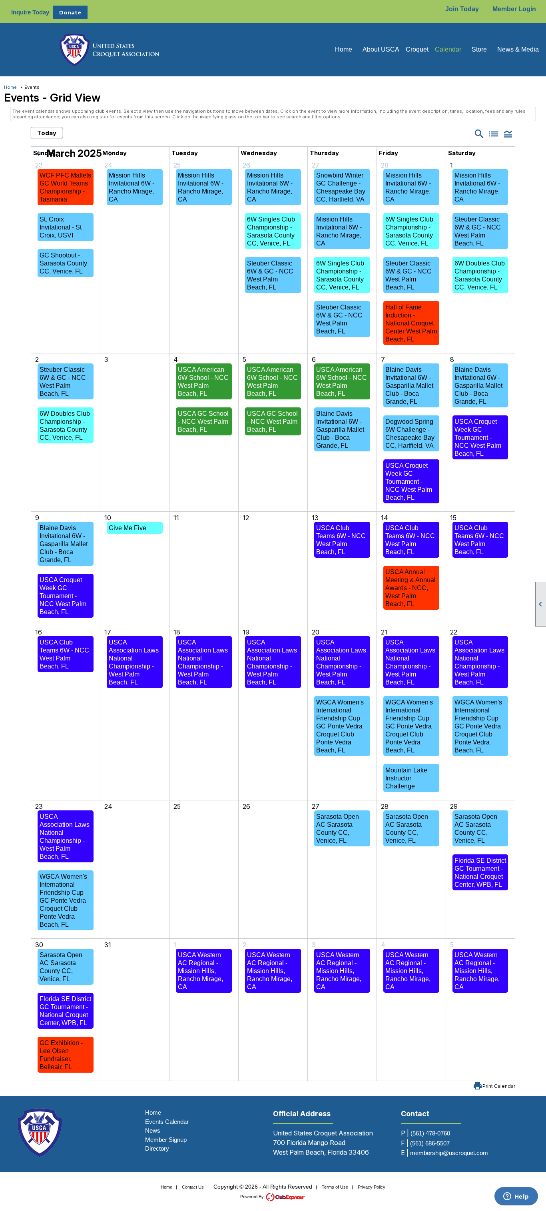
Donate (70, 12)
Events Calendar (167, 1121)
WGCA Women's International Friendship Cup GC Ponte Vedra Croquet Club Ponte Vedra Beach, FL (340, 726)
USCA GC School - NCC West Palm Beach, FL (203, 421)
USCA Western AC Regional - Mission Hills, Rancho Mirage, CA (200, 971)
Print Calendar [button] (498, 1086)
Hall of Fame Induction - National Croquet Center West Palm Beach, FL (411, 323)
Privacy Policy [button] (371, 1187)
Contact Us (193, 1187)
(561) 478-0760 (430, 1133)
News (152, 1130)
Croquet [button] (417, 49)
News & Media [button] (518, 49)
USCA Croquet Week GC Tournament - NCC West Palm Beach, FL (408, 481)
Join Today (462, 9)
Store (479, 49)
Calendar (448, 49)
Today (46, 133)
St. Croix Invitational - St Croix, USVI (61, 227)
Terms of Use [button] (335, 1187)
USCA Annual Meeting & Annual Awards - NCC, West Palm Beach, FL (410, 588)
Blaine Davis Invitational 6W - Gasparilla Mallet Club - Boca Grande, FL (340, 429)
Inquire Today (30, 12)
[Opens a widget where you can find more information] (516, 1197)
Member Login (514, 9)
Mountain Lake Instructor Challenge (406, 778)
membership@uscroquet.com (449, 1152)
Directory (157, 1148)
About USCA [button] (381, 49)
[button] (508, 133)
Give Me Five (127, 528)
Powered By (252, 1196)
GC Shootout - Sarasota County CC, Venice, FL (63, 263)
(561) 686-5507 (430, 1143)
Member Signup (166, 1139)
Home (343, 49)
